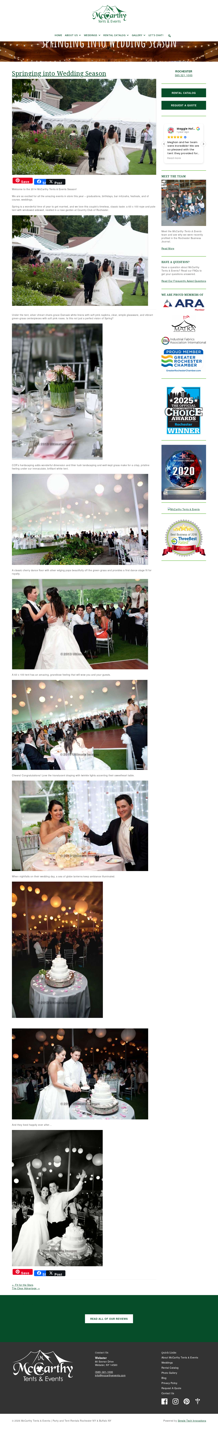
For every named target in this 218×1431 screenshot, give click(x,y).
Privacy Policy (169, 1383)
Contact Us (167, 1393)
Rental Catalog (114, 35)
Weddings (90, 35)
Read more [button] (174, 158)
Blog (164, 1378)
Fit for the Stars (22, 1285)
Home (58, 35)
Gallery (137, 35)
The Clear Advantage (26, 1288)
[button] (169, 35)
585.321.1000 (184, 75)
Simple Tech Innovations (192, 1420)
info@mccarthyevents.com (110, 1375)
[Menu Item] (48, 35)
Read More (167, 248)
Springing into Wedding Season (59, 73)
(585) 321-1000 (104, 1372)
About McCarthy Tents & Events (179, 1357)
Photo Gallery (169, 1372)
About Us (71, 35)
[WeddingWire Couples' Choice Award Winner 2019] (184, 508)
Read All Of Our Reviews (109, 1318)
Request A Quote (184, 105)
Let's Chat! (156, 35)
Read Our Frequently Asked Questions (183, 281)
